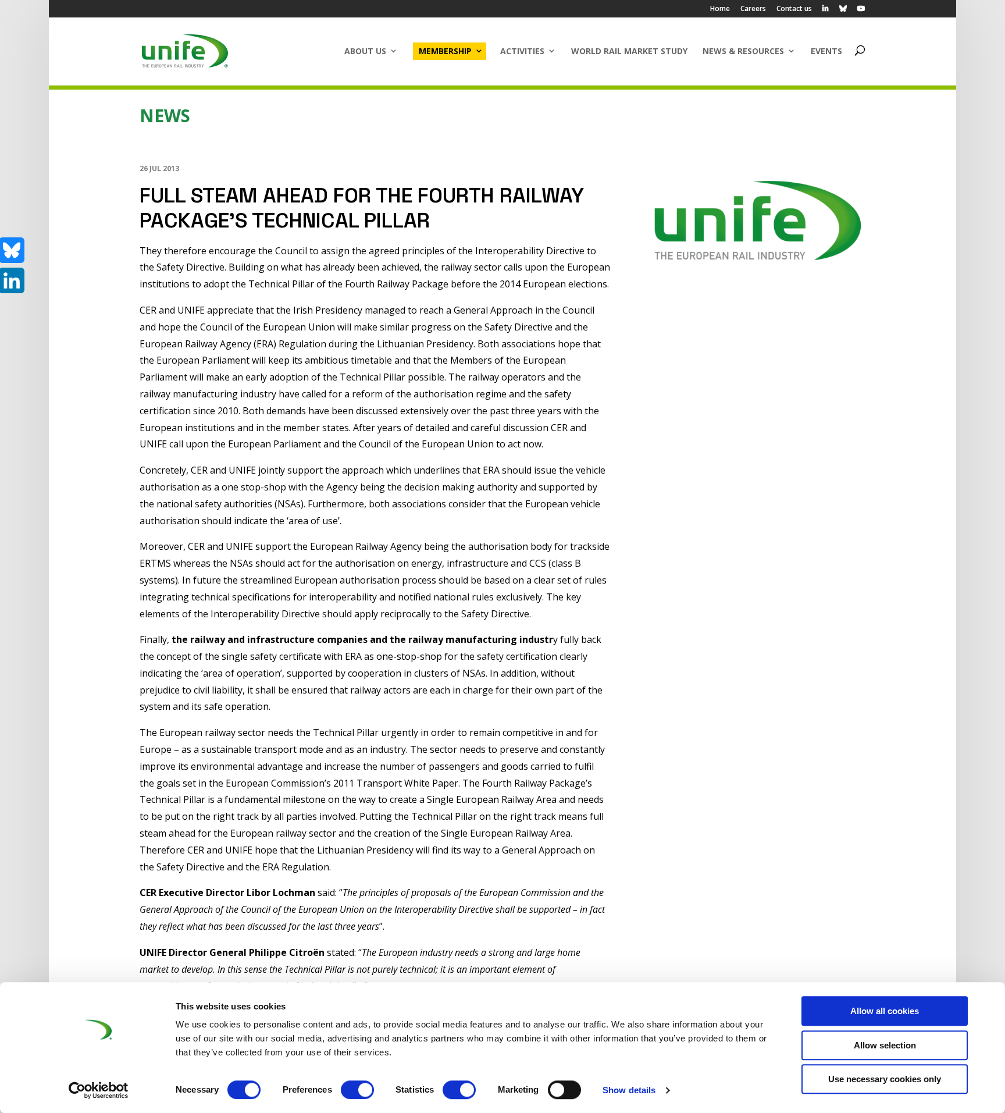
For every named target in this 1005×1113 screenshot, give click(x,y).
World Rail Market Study (629, 50)
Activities (522, 50)
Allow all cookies (884, 1011)
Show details (629, 1090)
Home (720, 9)
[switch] (357, 1089)
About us (365, 50)
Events (826, 50)
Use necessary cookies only (884, 1079)
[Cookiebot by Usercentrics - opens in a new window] (98, 1090)
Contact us (794, 9)
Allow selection (885, 1045)
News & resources (743, 50)
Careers (753, 9)
